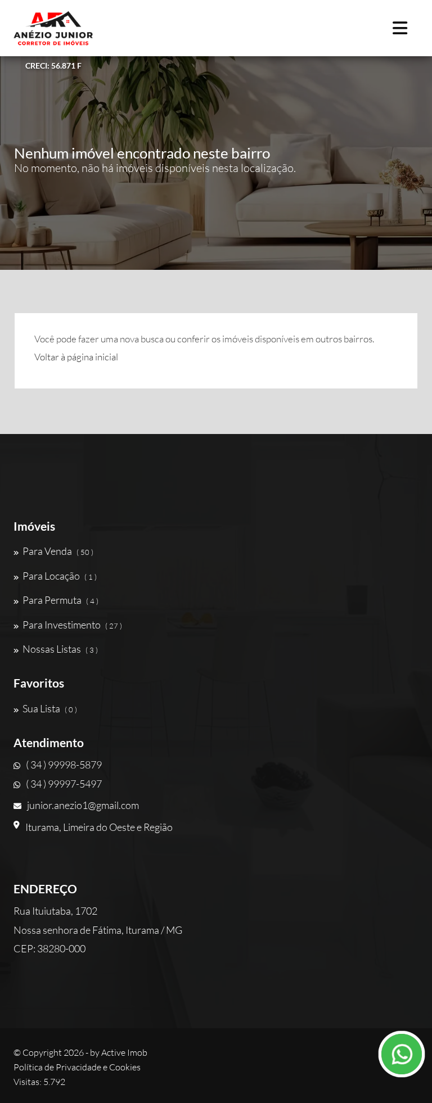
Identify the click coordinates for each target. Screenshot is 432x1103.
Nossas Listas (60, 649)
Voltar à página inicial (76, 357)
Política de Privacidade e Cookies (77, 1067)
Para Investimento (72, 624)
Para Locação (59, 575)
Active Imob (124, 1052)
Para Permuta (60, 600)
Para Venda (57, 551)
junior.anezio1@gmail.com (83, 805)
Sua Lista (49, 708)
